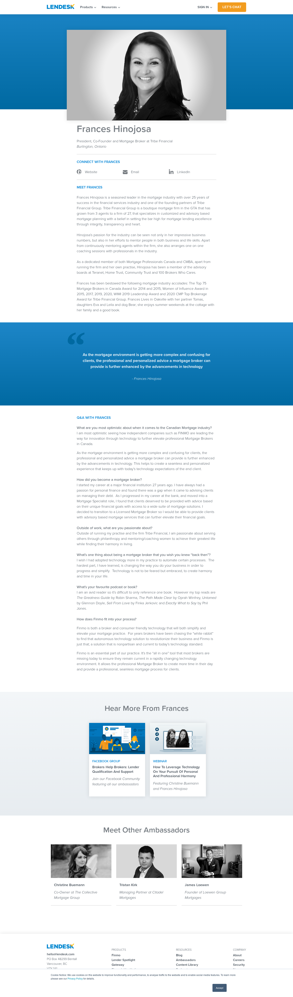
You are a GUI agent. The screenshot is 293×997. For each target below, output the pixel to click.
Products (87, 7)
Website (90, 172)
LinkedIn (183, 172)
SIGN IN (204, 7)
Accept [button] (219, 987)
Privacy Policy (75, 978)
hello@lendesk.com (60, 954)
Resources (110, 7)
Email (134, 172)
